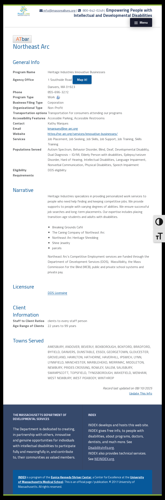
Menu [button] (144, 22)
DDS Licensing (57, 292)
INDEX (22, 477)
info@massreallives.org (59, 10)
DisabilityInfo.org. (101, 447)
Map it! (82, 79)
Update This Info (140, 393)
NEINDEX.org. (104, 459)
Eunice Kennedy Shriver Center (71, 477)
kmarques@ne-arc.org (63, 128)
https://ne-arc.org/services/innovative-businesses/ (83, 133)
